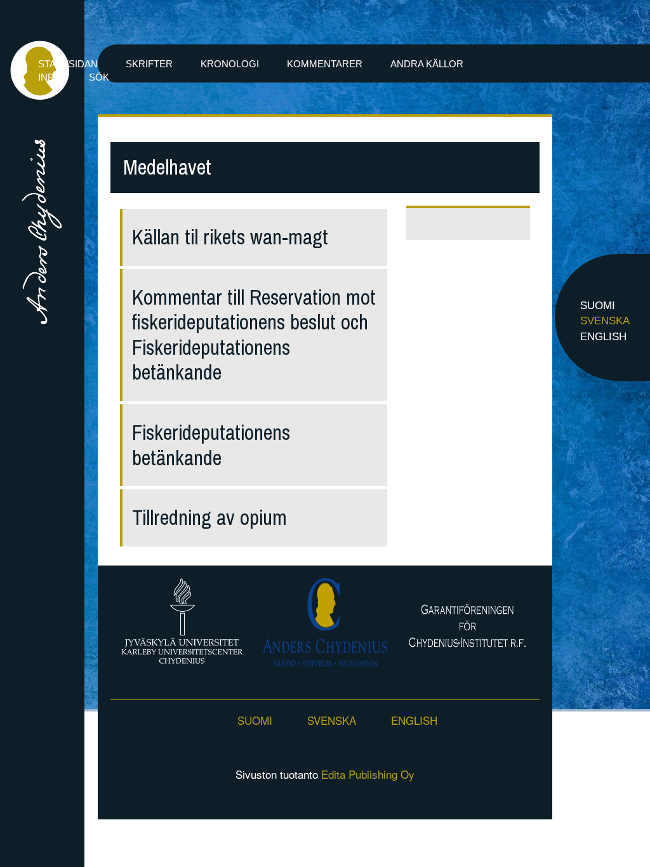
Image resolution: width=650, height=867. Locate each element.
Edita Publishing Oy (368, 774)
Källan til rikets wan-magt (230, 237)
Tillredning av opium (209, 517)
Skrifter (149, 63)
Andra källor (426, 63)
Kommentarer (324, 63)
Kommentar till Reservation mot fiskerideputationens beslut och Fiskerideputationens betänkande (254, 335)
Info (49, 77)
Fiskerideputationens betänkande (211, 445)
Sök (99, 77)
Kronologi (230, 63)
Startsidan (68, 63)
